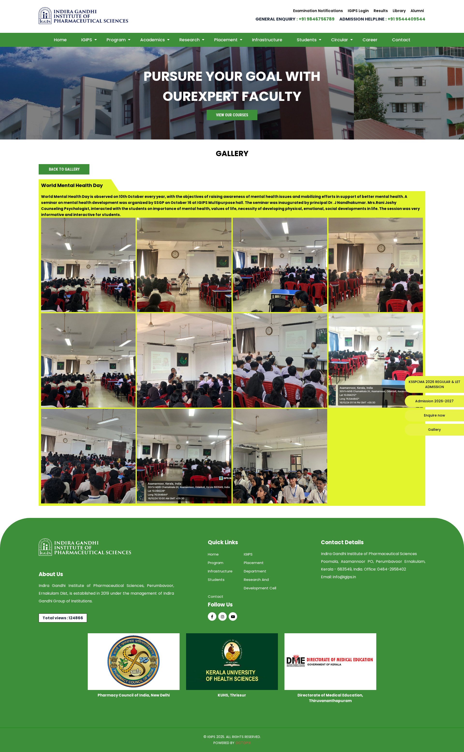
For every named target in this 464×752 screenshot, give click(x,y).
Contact (401, 40)
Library (399, 10)
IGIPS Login (358, 10)
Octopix (243, 742)
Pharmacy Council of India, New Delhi (134, 695)
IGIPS (86, 40)
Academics (152, 40)
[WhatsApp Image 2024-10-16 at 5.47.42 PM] (88, 456)
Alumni (417, 10)
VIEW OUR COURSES (232, 115)
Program (116, 40)
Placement (226, 40)
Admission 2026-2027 (434, 401)
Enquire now (434, 415)
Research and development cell (260, 584)
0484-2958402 (391, 569)
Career (369, 40)
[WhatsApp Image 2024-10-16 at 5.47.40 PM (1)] (184, 360)
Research (189, 40)
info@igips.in (344, 577)
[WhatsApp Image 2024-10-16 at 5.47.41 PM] (375, 360)
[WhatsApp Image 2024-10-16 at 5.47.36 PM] (184, 265)
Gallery (434, 429)
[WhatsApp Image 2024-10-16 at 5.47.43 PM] (184, 456)
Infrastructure (267, 40)
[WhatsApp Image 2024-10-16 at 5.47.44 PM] (280, 456)
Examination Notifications (318, 10)
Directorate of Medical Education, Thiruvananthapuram (330, 698)
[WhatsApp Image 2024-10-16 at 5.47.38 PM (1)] (280, 265)
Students (307, 40)
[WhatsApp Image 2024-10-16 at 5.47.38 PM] (375, 265)
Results (381, 10)
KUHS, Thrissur (232, 695)
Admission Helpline (382, 19)
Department (255, 571)
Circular (339, 40)
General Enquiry (294, 19)
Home (60, 40)
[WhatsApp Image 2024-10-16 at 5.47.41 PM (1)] (280, 360)
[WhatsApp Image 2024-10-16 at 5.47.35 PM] (88, 265)
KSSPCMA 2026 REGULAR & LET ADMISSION (434, 384)
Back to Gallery (64, 169)
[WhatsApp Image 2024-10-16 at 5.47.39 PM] (88, 360)
